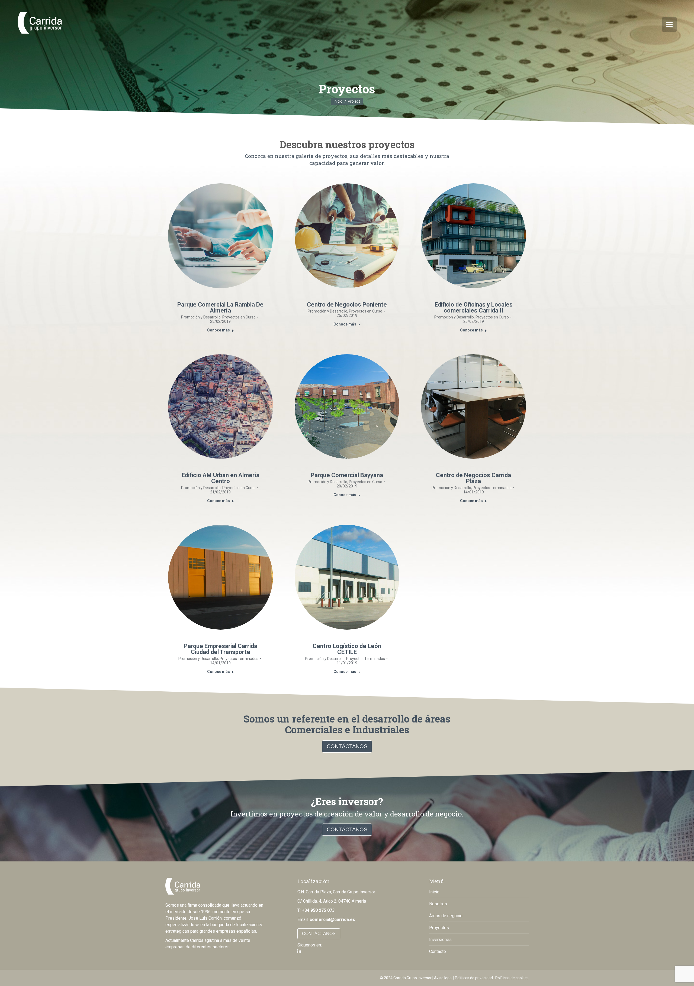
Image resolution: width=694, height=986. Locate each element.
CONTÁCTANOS (347, 746)
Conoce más (218, 330)
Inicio (434, 891)
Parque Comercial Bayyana (347, 475)
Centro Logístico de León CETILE (347, 649)
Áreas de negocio (445, 915)
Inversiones (440, 939)
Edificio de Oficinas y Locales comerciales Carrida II (474, 307)
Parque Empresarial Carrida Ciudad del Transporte (220, 649)
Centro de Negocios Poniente (347, 304)
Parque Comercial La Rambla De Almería (220, 307)
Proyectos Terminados (492, 488)
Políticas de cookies (512, 978)
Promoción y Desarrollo (201, 317)
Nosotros (438, 903)
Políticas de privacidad (474, 978)
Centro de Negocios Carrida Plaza (473, 478)
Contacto (437, 951)
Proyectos (439, 927)
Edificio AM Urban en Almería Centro (220, 478)
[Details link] (220, 236)
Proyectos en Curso (239, 317)
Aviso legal (443, 978)
